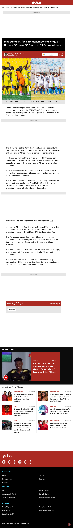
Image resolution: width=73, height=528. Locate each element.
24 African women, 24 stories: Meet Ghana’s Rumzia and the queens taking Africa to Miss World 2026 (60, 398)
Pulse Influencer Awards (47, 497)
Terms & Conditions (8, 497)
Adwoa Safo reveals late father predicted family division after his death (58, 426)
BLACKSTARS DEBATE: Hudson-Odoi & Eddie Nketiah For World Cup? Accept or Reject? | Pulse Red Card (44, 368)
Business (42, 479)
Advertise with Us (8, 494)
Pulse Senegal (44, 507)
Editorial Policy (44, 494)
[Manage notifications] (69, 524)
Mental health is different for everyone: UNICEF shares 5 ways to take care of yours (60, 411)
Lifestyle (53, 406)
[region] (36, 382)
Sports (7, 7)
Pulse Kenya (6, 510)
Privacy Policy (44, 490)
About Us (5, 490)
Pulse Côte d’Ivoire (45, 510)
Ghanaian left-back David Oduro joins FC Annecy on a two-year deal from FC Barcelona (23, 412)
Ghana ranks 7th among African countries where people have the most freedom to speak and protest (22, 428)
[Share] (61, 54)
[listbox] (36, 382)
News (15, 420)
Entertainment (19, 391)
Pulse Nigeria (6, 507)
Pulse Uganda (7, 514)
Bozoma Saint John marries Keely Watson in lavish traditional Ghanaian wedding (23, 398)
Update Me (11, 309)
